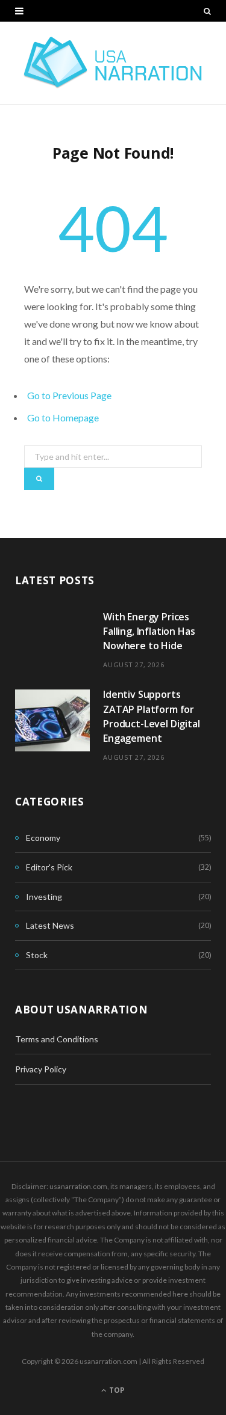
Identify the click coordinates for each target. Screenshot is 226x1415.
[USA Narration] (113, 63)
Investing (44, 896)
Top (116, 1390)
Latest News (50, 925)
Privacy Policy (40, 1069)
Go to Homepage (63, 417)
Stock (37, 955)
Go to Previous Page (69, 395)
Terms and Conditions (56, 1039)
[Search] (207, 10)
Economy (43, 838)
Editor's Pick (49, 867)
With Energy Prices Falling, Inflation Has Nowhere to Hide (149, 631)
